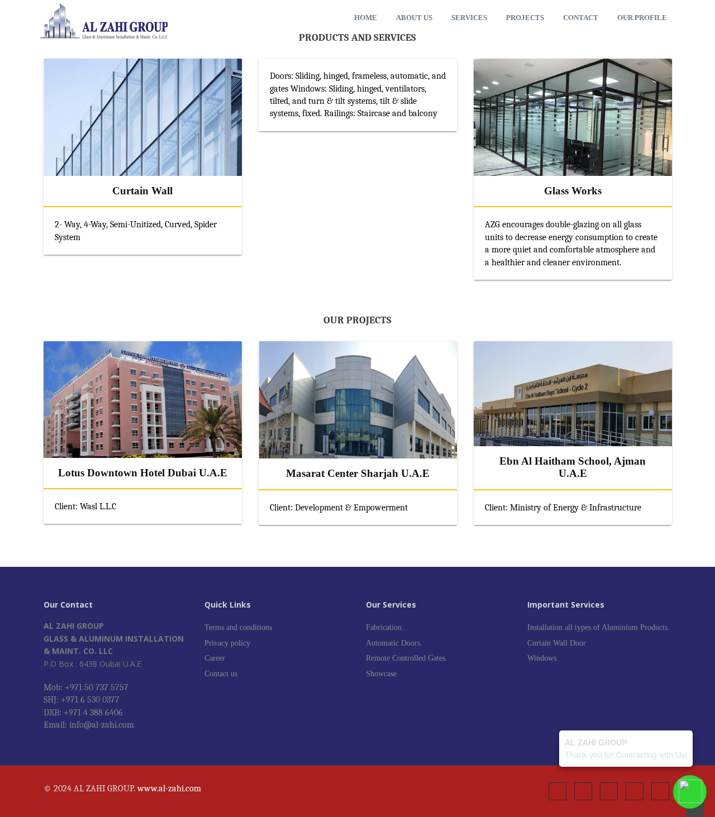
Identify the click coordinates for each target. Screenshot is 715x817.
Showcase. (382, 674)
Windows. (543, 658)
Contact (580, 17)
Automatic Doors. (394, 643)
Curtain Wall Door (556, 643)
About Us (414, 17)
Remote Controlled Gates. (406, 658)
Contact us (220, 674)
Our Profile (642, 17)
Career (214, 658)
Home (365, 17)
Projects (525, 17)
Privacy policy (227, 643)
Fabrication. (385, 627)
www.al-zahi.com (169, 788)
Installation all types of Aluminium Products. (598, 627)
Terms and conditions (238, 627)
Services (469, 17)
